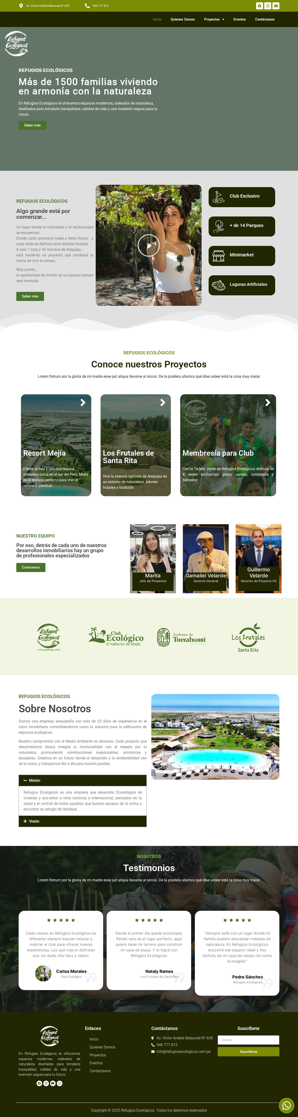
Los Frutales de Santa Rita (128, 457)
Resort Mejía (44, 453)
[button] (82, 780)
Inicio (157, 19)
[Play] (149, 245)
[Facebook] (259, 5)
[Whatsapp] (59, 1083)
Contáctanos (265, 19)
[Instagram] (267, 5)
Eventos (240, 19)
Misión (34, 780)
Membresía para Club (218, 453)
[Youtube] (275, 5)
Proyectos (212, 19)
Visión (34, 821)
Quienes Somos (183, 19)
